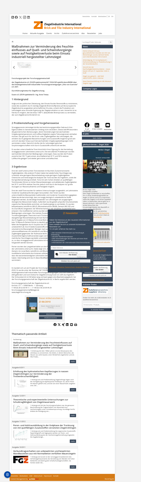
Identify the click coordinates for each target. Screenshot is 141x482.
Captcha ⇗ (81, 257)
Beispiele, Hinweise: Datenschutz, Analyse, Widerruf (69, 267)
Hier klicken (73, 255)
